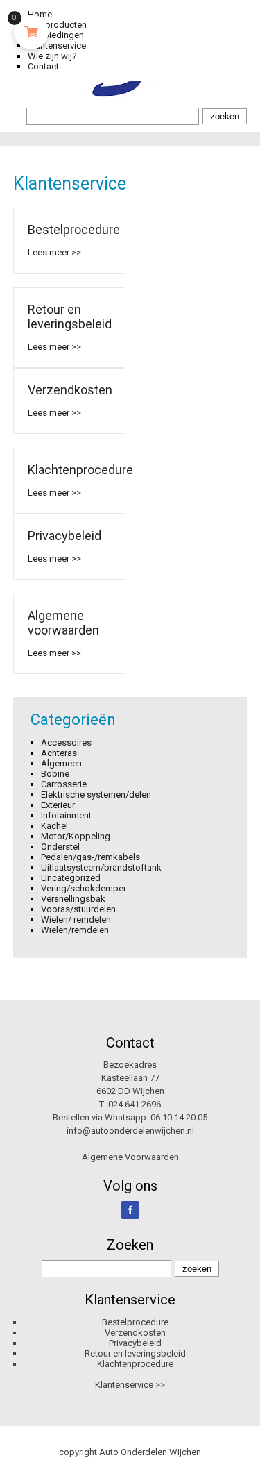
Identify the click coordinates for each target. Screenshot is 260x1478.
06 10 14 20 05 (178, 1117)
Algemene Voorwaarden (130, 1157)
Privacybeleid (64, 535)
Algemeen (61, 763)
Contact (43, 66)
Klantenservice (57, 45)
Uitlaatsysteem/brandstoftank (101, 867)
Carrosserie (64, 784)
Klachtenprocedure (80, 469)
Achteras (59, 753)
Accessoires (66, 742)
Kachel (54, 826)
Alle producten (57, 24)
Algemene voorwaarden (63, 622)
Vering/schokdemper (83, 888)
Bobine (55, 774)
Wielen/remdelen (75, 930)
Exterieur (58, 805)
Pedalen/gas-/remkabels (90, 857)
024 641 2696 (134, 1104)
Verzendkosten (70, 390)
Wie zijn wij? (52, 56)
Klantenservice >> (130, 1384)
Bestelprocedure (74, 229)
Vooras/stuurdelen (78, 909)
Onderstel (60, 846)
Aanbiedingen (56, 35)
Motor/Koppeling (75, 836)
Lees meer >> (54, 252)
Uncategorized (71, 878)
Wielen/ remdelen (76, 919)
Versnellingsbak (73, 898)
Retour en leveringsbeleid (70, 316)
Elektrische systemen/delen (96, 794)
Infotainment (66, 815)
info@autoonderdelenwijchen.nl (130, 1130)
